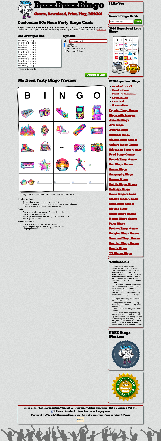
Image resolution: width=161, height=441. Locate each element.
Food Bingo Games (122, 154)
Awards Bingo (118, 130)
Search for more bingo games (94, 411)
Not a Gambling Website (123, 408)
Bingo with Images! (122, 115)
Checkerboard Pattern (75, 49)
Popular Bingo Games (123, 110)
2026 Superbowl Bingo (124, 81)
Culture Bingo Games (123, 145)
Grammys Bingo (120, 105)
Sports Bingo (118, 248)
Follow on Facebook (64, 411)
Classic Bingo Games (123, 140)
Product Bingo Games (123, 228)
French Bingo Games (123, 159)
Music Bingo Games (122, 214)
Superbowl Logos (120, 90)
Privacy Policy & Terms (117, 415)
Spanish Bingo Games (124, 243)
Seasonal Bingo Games (124, 238)
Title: (65, 41)
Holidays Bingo (119, 189)
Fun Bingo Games (121, 164)
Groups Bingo (118, 179)
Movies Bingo (118, 209)
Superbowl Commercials (124, 94)
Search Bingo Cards (123, 16)
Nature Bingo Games (123, 218)
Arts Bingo (116, 125)
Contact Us (67, 408)
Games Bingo (118, 169)
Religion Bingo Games (124, 233)
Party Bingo (117, 223)
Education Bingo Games (125, 149)
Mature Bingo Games (123, 199)
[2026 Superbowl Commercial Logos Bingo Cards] (125, 73)
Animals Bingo (119, 120)
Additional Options (75, 51)
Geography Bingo (121, 174)
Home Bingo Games (122, 194)
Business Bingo (119, 135)
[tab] (125, 81)
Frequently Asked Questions (91, 408)
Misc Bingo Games (121, 204)
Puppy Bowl (118, 101)
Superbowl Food (120, 98)
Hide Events (71, 46)
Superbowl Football (122, 86)
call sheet (101, 30)
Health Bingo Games (123, 184)
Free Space (71, 44)
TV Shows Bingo (120, 253)
